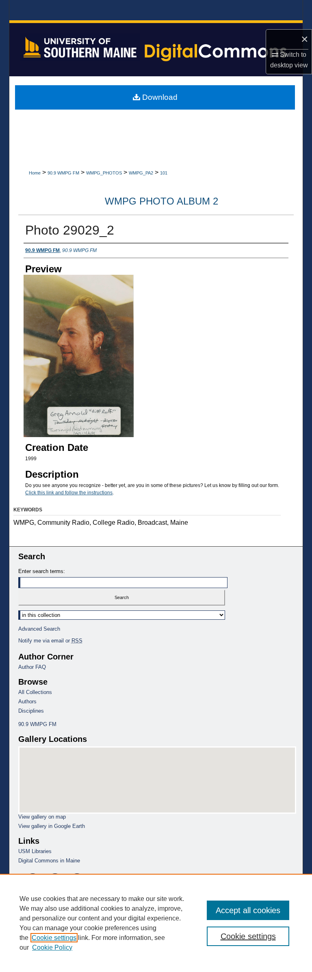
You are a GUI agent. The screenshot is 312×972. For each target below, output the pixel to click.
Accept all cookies (248, 910)
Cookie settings (54, 937)
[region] (156, 923)
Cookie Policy (52, 947)
